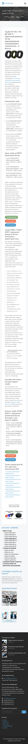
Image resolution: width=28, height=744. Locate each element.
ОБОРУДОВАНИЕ (7, 726)
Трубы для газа (8, 552)
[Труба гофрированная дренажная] (18, 515)
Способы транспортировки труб (17, 653)
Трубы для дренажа (10, 558)
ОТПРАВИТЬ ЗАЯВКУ (11, 217)
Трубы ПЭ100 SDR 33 (10, 546)
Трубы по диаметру (10, 560)
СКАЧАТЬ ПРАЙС (10, 221)
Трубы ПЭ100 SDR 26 (10, 544)
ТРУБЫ (5, 720)
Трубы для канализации (11, 554)
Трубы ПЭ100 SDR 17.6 (10, 540)
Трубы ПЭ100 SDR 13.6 (10, 536)
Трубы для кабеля (9, 556)
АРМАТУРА (6, 724)
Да (24, 712)
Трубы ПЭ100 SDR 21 (10, 542)
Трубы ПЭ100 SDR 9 (10, 533)
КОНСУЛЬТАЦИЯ (10, 225)
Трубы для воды (9, 550)
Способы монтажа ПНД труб (16, 646)
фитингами (17, 78)
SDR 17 (13, 17)
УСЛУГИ (5, 728)
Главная (6, 16)
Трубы (17, 16)
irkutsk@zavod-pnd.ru (10, 698)
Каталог (12, 16)
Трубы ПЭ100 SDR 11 (10, 534)
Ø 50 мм (18, 17)
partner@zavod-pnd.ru (10, 678)
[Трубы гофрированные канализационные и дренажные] (9, 515)
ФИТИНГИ (5, 722)
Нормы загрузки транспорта (16, 640)
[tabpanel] (9, 515)
